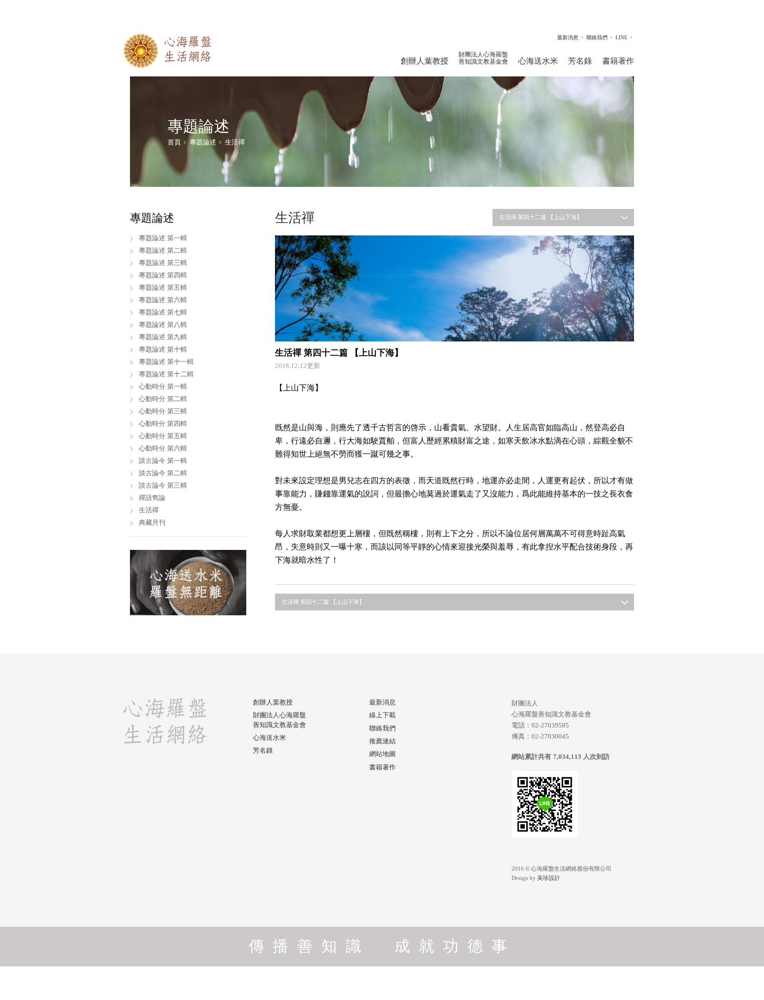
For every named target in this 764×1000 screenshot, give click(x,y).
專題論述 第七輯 (163, 312)
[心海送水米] (188, 582)
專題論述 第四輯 (163, 275)
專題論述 (203, 142)
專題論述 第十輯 (163, 349)
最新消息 (567, 37)
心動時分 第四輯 (163, 423)
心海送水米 (538, 61)
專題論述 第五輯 (163, 287)
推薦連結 (382, 741)
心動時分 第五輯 (163, 435)
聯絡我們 (596, 37)
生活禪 (235, 142)
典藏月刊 (152, 522)
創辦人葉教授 (424, 61)
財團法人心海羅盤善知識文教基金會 (483, 58)
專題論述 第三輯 (163, 262)
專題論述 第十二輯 (166, 374)
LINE (621, 37)
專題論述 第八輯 (163, 324)
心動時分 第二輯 (163, 398)
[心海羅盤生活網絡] (167, 51)
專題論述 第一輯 (163, 238)
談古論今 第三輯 (163, 485)
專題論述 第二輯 (163, 250)
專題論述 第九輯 (163, 337)
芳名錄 (580, 61)
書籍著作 (618, 61)
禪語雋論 (152, 497)
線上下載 (382, 715)
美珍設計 (548, 878)
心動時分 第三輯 (163, 411)
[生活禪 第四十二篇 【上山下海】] (454, 287)
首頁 (174, 142)
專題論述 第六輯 (163, 299)
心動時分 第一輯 (163, 386)
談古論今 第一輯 (163, 460)
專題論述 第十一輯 (166, 361)
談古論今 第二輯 (163, 473)
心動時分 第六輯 (163, 448)
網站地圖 (382, 754)
